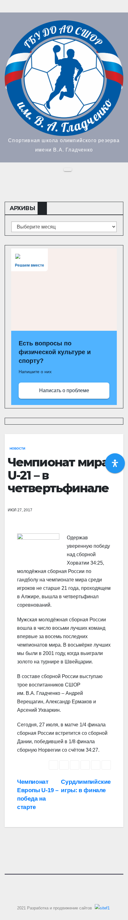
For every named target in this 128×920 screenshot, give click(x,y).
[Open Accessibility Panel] (115, 463)
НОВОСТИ (17, 448)
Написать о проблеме (64, 390)
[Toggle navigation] (68, 169)
